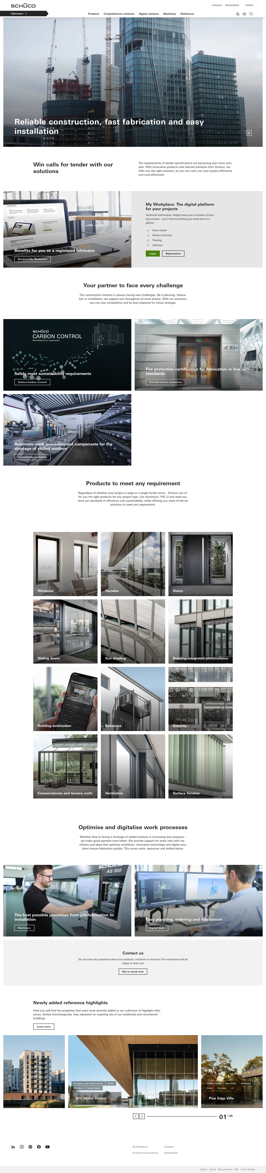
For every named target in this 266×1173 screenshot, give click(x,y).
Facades (78, 1088)
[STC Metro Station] (133, 1071)
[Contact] (244, 14)
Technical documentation (145, 1152)
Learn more (44, 1026)
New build (231, 1083)
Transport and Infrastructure (88, 1083)
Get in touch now (133, 971)
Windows (246, 1083)
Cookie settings (248, 1169)
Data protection (225, 1169)
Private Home (214, 1083)
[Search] (251, 14)
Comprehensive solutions (119, 13)
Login (152, 253)
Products (93, 13)
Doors (111, 1083)
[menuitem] (13, 1147)
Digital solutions (149, 13)
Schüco (249, 5)
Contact (203, 1169)
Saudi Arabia (93, 1088)
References (187, 13)
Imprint (212, 1169)
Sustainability (232, 5)
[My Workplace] (238, 14)
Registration (173, 253)
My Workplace (140, 1146)
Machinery (169, 13)
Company (217, 5)
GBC (237, 1169)
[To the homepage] (23, 5)
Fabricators (17, 13)
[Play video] (249, 133)
